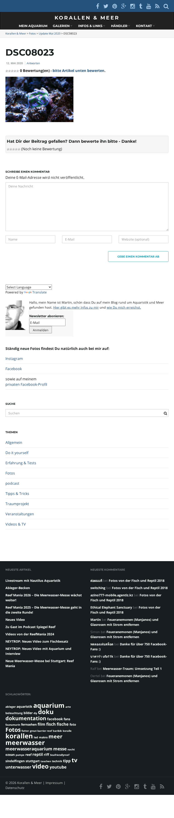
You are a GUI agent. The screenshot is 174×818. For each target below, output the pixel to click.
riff (46, 754)
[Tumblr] (140, 6)
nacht (71, 749)
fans (67, 719)
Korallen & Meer (87, 18)
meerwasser (25, 742)
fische (63, 724)
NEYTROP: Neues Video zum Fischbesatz (36, 641)
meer (55, 736)
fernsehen (29, 724)
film (41, 724)
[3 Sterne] (13, 149)
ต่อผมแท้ (96, 580)
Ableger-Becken (17, 588)
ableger (10, 707)
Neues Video (15, 619)
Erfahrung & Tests (20, 462)
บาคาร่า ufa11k (101, 656)
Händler (119, 26)
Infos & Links (90, 26)
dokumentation (25, 718)
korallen (19, 735)
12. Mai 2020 (14, 63)
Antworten (33, 63)
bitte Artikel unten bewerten (78, 70)
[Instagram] (132, 6)
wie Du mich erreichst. (124, 307)
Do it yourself (16, 452)
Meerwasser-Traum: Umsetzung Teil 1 (132, 668)
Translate (39, 292)
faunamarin (12, 724)
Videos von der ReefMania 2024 (29, 634)
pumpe (20, 755)
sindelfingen (15, 761)
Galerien (61, 26)
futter (25, 730)
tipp (67, 760)
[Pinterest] (114, 6)
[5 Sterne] (19, 149)
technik (57, 761)
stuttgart (33, 761)
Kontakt (144, 26)
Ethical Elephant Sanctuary (111, 607)
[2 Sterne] (11, 149)
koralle (67, 730)
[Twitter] (105, 6)
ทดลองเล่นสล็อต (101, 644)
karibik (57, 730)
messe (60, 749)
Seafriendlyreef (59, 755)
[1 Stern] (8, 149)
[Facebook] (97, 6)
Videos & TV (15, 524)
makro (43, 737)
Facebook (13, 368)
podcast (12, 483)
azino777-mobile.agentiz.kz (111, 595)
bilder (28, 713)
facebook (55, 719)
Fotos (10, 473)
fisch (51, 724)
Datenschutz (14, 788)
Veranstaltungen (19, 513)
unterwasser (18, 767)
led (36, 737)
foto (73, 724)
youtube (58, 767)
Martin (95, 619)
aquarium (49, 705)
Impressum (54, 783)
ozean (10, 754)
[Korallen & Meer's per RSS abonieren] (157, 6)
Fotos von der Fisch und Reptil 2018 (136, 580)
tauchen (46, 761)
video (40, 766)
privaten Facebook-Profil (26, 384)
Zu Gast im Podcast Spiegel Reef (30, 627)
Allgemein (13, 442)
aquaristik (24, 706)
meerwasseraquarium (28, 749)
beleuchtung (14, 713)
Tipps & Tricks (17, 493)
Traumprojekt (17, 503)
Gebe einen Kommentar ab (138, 256)
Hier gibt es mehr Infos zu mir (76, 307)
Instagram (14, 358)
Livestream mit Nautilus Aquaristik (32, 580)
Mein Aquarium (33, 26)
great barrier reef (41, 730)
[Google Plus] (123, 6)
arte (68, 706)
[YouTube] (148, 6)
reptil (37, 754)
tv (74, 760)
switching (97, 588)
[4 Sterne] (16, 149)
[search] (166, 6)
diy (35, 713)
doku (46, 711)
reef (28, 754)
